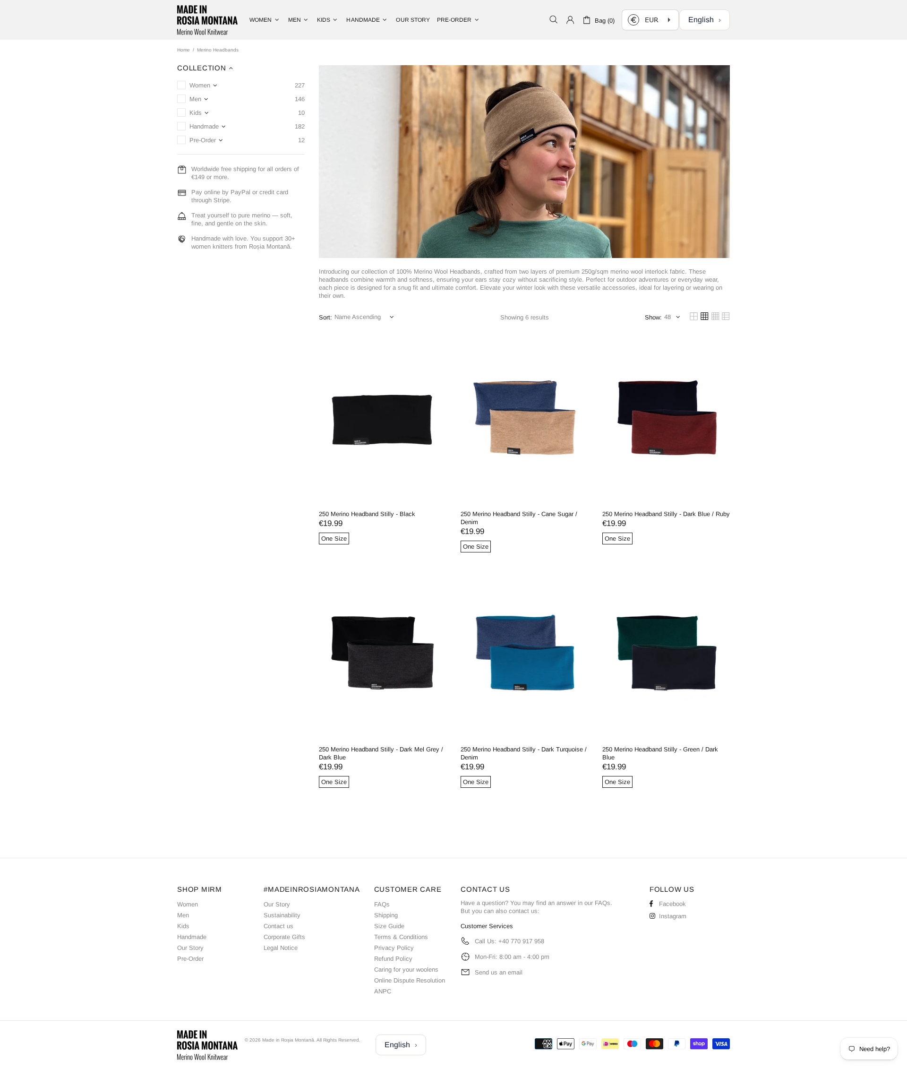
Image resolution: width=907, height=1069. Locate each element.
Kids (183, 926)
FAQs (382, 904)
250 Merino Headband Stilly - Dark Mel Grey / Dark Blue (381, 753)
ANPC (382, 991)
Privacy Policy (394, 947)
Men (183, 915)
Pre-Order (190, 958)
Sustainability (282, 915)
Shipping (386, 915)
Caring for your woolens (406, 969)
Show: (653, 317)
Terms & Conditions (401, 936)
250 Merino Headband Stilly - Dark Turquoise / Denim (524, 753)
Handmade (191, 936)
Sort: (325, 317)
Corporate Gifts (284, 936)
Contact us (278, 926)
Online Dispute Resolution (409, 980)
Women (187, 904)
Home (183, 49)
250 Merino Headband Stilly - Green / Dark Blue (660, 753)
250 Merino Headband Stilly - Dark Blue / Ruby (666, 513)
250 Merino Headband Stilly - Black (367, 513)
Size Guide (389, 926)
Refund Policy (393, 958)
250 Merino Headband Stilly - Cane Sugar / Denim (519, 518)
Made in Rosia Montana (207, 20)
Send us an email (498, 972)
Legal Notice (281, 947)
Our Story (190, 947)
